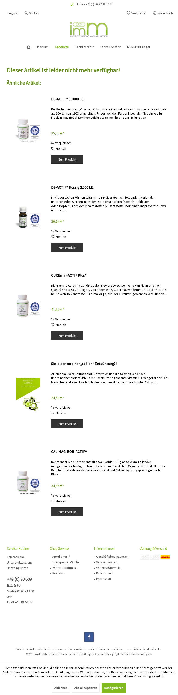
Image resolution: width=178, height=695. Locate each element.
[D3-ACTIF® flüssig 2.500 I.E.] (28, 219)
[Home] (28, 47)
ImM (121, 654)
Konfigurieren (113, 688)
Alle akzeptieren (85, 688)
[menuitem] (164, 13)
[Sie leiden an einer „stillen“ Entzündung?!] (28, 395)
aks (150, 654)
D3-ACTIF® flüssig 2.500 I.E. (72, 187)
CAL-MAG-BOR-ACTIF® (69, 451)
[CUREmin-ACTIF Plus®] (28, 307)
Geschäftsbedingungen (112, 556)
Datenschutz (105, 573)
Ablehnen (60, 688)
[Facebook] (89, 637)
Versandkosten (106, 562)
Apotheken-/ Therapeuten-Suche (66, 559)
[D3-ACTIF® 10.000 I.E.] (28, 130)
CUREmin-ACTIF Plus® (69, 275)
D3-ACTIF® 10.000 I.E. (67, 99)
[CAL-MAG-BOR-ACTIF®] (28, 483)
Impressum (104, 579)
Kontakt (57, 573)
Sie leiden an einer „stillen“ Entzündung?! (84, 363)
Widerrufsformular (65, 568)
